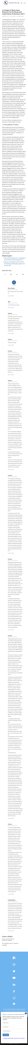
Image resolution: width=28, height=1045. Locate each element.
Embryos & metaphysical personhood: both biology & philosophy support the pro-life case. (14, 263)
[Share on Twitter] (11, 274)
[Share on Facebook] (5, 274)
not (19, 241)
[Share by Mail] (23, 274)
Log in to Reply (11, 295)
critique (18, 19)
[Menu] (24, 3)
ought (15, 241)
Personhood (13, 16)
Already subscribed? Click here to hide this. (14, 1038)
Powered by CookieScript (14, 1043)
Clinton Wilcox (21, 16)
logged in (11, 943)
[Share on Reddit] (17, 274)
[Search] (21, 3)
